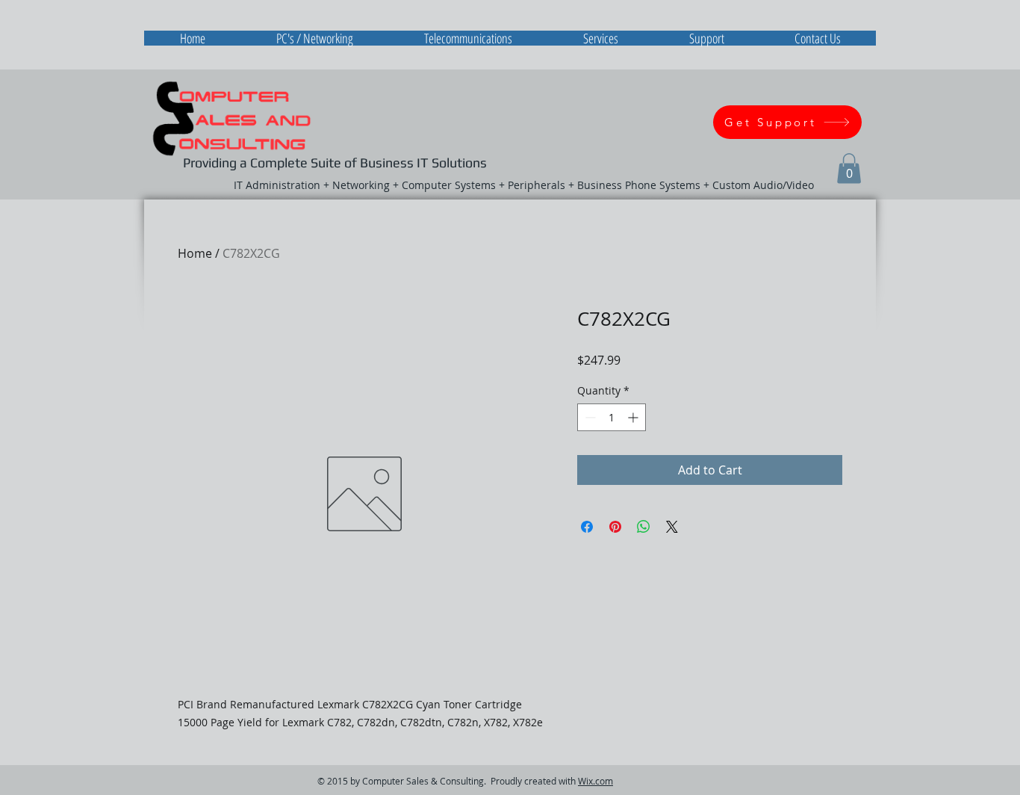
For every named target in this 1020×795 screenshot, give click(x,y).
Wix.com (595, 781)
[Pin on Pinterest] (615, 527)
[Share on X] (672, 527)
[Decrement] (588, 417)
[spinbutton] (611, 417)
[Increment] (634, 417)
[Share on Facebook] (587, 527)
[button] (849, 168)
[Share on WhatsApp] (644, 527)
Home (195, 253)
